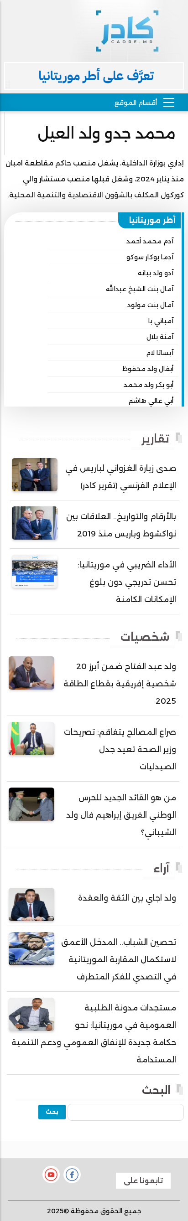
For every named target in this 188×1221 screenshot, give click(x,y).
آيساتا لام (159, 353)
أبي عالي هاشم (151, 401)
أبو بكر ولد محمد (148, 385)
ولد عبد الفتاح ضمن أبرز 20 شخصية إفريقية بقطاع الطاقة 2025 (119, 684)
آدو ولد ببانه (155, 273)
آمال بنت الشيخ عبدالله (139, 289)
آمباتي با (160, 321)
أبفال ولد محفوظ (147, 369)
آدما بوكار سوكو (149, 257)
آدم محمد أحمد (149, 241)
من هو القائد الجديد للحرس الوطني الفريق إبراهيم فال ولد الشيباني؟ (121, 815)
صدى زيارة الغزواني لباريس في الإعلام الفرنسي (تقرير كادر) (120, 477)
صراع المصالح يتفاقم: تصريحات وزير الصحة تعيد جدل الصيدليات (120, 749)
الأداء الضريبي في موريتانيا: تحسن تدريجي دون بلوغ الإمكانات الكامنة (127, 582)
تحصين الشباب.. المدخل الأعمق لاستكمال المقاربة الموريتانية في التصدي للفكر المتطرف (118, 959)
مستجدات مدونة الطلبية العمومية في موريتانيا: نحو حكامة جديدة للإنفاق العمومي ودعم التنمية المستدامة (93, 1033)
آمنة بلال (159, 337)
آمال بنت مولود (150, 305)
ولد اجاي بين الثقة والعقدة (127, 897)
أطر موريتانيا (152, 220)
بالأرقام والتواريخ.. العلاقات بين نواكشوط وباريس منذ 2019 (121, 525)
